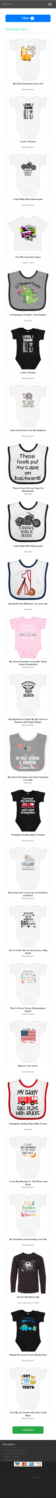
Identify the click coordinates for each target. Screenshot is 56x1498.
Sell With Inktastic (13, 1460)
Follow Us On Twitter (14, 1453)
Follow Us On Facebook (15, 1450)
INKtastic (36, 1477)
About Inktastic (12, 1457)
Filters (27, 18)
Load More (28, 1430)
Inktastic (7, 4)
